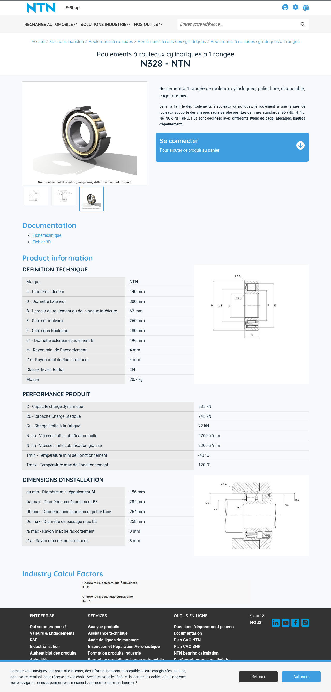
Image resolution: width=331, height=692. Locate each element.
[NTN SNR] (41, 8)
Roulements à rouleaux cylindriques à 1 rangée (255, 41)
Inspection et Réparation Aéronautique (124, 646)
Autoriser (301, 676)
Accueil (38, 41)
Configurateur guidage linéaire (202, 659)
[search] (303, 24)
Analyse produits (103, 626)
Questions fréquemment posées (204, 626)
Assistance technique (108, 633)
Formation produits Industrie (114, 653)
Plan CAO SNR (187, 646)
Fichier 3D (42, 242)
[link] (285, 8)
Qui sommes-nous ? (48, 626)
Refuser (258, 676)
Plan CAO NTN (187, 640)
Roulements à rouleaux (110, 41)
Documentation (188, 633)
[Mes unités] (295, 8)
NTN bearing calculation (196, 653)
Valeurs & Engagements (52, 633)
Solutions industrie (66, 41)
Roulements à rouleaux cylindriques (172, 41)
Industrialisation (45, 646)
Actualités (39, 659)
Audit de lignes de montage (113, 640)
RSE (33, 640)
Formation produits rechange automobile (126, 659)
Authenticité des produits (53, 653)
